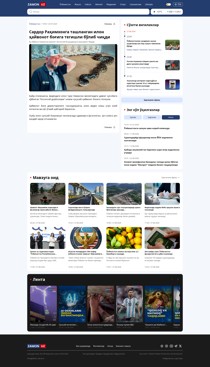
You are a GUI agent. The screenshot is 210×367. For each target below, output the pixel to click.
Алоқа (110, 346)
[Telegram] (176, 346)
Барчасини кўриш (152, 100)
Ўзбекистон (65, 4)
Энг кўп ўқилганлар (143, 110)
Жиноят (99, 4)
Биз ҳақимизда (83, 346)
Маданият (111, 4)
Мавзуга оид (45, 177)
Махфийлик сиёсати (35, 358)
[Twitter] (181, 346)
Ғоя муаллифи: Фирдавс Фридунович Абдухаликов (104, 354)
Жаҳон (78, 4)
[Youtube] (172, 346)
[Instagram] (167, 346)
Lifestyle (149, 4)
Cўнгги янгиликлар (143, 25)
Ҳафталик (152, 117)
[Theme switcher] (168, 4)
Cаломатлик (135, 4)
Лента (39, 279)
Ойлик (170, 117)
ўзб (179, 4)
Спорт (123, 4)
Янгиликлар (98, 346)
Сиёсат (88, 4)
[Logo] (36, 4)
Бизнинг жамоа (123, 346)
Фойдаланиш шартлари (173, 358)
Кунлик (133, 117)
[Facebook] (162, 346)
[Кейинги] (178, 279)
